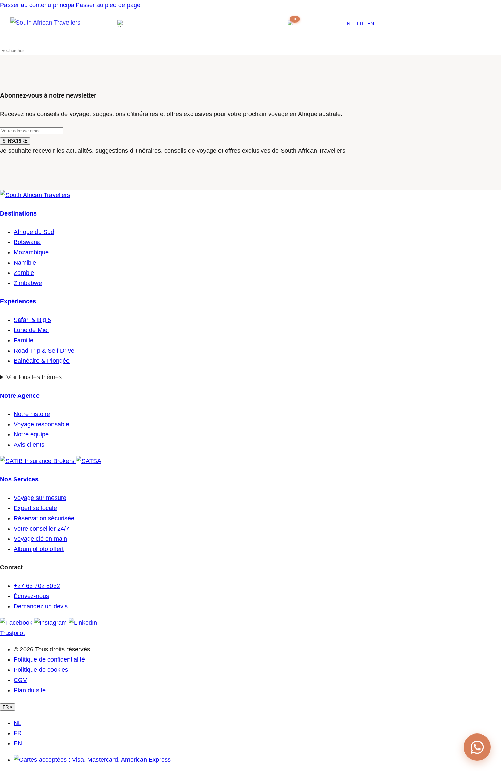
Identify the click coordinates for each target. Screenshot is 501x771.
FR (360, 23)
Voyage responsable (41, 424)
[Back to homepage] (57, 29)
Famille (23, 340)
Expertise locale (35, 508)
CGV (20, 680)
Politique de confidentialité (49, 659)
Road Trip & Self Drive (44, 350)
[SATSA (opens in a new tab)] (88, 461)
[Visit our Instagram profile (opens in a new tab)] (51, 622)
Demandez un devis (41, 606)
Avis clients (29, 444)
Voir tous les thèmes (34, 377)
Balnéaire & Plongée (42, 360)
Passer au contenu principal (38, 5)
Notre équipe (31, 434)
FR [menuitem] (18, 733)
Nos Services (19, 479)
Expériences (18, 301)
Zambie (24, 272)
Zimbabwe (28, 283)
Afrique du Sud (34, 231)
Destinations (18, 213)
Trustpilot (12, 632)
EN (370, 23)
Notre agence (215, 23)
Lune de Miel (31, 330)
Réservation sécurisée (44, 518)
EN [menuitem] (18, 743)
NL (350, 23)
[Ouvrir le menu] (122, 23)
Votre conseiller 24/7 (41, 528)
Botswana (27, 242)
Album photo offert (39, 549)
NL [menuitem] (17, 723)
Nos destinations (164, 23)
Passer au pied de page (108, 5)
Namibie (25, 262)
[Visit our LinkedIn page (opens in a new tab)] (83, 622)
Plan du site (30, 690)
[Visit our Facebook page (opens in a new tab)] (17, 622)
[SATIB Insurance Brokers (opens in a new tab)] (38, 461)
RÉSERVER (322, 23)
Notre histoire (32, 414)
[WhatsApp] (477, 747)
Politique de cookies (41, 669)
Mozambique (31, 252)
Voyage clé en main (40, 538)
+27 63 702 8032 (257, 23)
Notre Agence (20, 395)
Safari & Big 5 (32, 319)
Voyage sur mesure (40, 497)
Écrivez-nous (31, 596)
